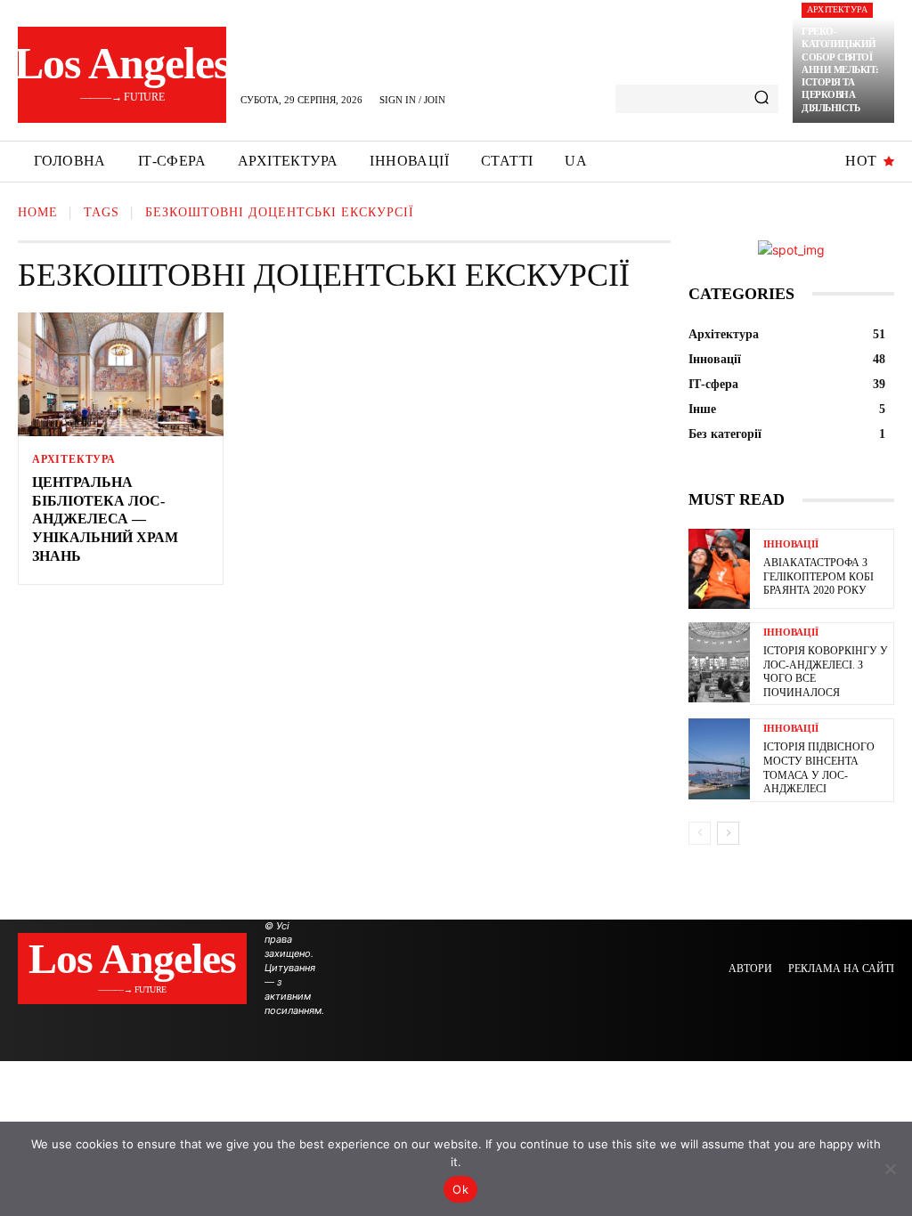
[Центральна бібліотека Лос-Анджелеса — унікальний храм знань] (121, 374)
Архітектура (837, 9)
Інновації (790, 544)
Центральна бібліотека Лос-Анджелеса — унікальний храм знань (105, 518)
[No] (890, 1169)
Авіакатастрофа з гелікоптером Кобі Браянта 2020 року (818, 576)
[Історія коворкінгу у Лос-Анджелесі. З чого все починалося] (719, 662)
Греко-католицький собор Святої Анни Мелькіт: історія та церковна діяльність (840, 69)
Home (38, 212)
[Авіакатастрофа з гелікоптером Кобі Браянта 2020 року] (719, 569)
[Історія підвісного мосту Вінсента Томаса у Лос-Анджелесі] (719, 758)
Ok (460, 1189)
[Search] (761, 99)
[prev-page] (699, 833)
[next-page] (728, 833)
